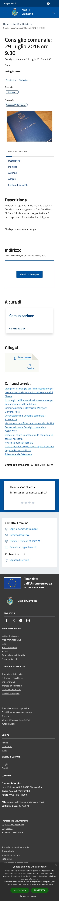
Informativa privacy (11, 855)
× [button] (56, 865)
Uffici (4, 643)
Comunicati (7, 746)
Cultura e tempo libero (12, 678)
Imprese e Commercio (12, 685)
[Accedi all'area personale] (48, 3)
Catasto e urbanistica (11, 689)
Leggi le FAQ (7, 828)
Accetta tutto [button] (20, 890)
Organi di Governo (10, 636)
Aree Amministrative (11, 639)
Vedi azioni (23, 80)
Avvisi (4, 750)
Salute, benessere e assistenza (16, 720)
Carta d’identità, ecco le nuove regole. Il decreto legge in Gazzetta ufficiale (29, 448)
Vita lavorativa (8, 681)
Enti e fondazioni (9, 647)
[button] (29, 896)
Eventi (5, 768)
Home (6, 24)
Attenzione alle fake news (18, 454)
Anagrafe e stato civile (12, 674)
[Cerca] (53, 12)
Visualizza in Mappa (29, 274)
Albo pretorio (8, 851)
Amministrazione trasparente (15, 847)
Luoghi (5, 764)
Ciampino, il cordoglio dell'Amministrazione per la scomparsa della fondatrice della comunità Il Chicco (29, 392)
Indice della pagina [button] (17, 151)
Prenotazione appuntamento (15, 820)
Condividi (10, 80)
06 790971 (24, 805)
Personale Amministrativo (14, 655)
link (51, 884)
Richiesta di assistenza (12, 832)
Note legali (7, 858)
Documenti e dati (10, 659)
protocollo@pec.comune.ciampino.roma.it (25, 802)
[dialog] (29, 882)
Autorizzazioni (8, 723)
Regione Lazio (10, 3)
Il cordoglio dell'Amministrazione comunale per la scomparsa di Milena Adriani (29, 402)
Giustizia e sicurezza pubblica (15, 708)
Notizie (25, 24)
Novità (16, 24)
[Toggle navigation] (5, 12)
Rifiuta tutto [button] (39, 890)
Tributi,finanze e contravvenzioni (17, 712)
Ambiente (6, 716)
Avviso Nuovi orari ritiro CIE (19, 442)
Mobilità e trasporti (10, 693)
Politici (5, 651)
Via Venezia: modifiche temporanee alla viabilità (29, 423)
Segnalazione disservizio (13, 824)
